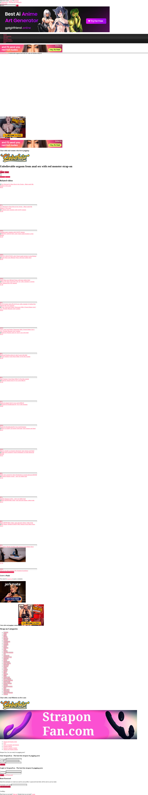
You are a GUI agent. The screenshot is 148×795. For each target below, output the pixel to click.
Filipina (5, 651)
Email (1, 761)
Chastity (5, 640)
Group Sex (6, 655)
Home (5, 34)
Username (2, 759)
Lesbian (5, 669)
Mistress (5, 674)
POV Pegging (7, 679)
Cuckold (5, 643)
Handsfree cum (7, 657)
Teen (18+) (6, 689)
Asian (5, 634)
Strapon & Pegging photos (10, 749)
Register (16, 0)
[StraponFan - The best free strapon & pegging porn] (13, 4)
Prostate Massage (8, 680)
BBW (5, 635)
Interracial (6, 665)
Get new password (5, 786)
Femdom (5, 648)
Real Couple (6, 682)
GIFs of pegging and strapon (11, 745)
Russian (5, 685)
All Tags (5, 37)
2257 (4, 743)
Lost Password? (8, 775)
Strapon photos (7, 39)
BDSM (5, 637)
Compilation (6, 641)
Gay (4, 654)
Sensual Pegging (7, 686)
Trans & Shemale (8, 692)
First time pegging (8, 652)
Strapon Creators (8, 41)
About (2, 172)
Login (10, 0)
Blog (4, 42)
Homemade (6, 662)
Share (6, 172)
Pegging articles (7, 746)
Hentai (5, 660)
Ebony (5, 646)
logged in (9, 579)
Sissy (4, 688)
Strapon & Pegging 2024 (10, 741)
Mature (5, 671)
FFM (4, 649)
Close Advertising (5, 139)
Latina (5, 668)
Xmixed (5, 694)
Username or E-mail (5, 785)
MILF (5, 672)
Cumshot (5, 645)
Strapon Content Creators (10, 748)
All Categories (7, 36)
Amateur (5, 632)
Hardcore (5, 53)
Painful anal (6, 677)
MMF (5, 675)
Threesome (6, 691)
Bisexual (5, 638)
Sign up (2, 764)
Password (2, 762)
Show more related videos (7, 572)
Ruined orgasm (7, 683)
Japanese (5, 666)
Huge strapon (7, 663)
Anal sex (7, 177)
